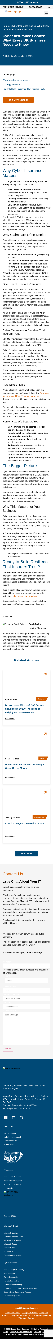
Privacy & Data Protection (21, 1332)
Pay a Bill (22, 1334)
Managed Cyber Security (14, 1270)
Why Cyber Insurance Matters (16, 80)
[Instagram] (21, 1118)
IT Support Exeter (12, 1313)
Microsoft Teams (10, 1244)
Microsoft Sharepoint (12, 1240)
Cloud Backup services (13, 1255)
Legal (5, 1332)
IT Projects (8, 1188)
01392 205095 (35, 7)
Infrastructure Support (13, 1180)
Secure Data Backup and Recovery (18, 1292)
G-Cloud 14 (8, 1251)
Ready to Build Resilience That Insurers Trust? (24, 89)
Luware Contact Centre (13, 1237)
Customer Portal (10, 1141)
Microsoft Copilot (10, 1233)
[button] (49, 7)
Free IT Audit (9, 1144)
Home (6, 26)
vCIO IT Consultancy (12, 1184)
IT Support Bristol (30, 1313)
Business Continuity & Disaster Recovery (20, 1288)
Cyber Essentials (10, 1277)
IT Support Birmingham (20, 1315)
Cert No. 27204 (10, 1216)
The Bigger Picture (11, 85)
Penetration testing (11, 1281)
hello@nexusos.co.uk (13, 7)
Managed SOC (10, 1273)
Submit (8, 1049)
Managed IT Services (12, 1177)
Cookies (37, 1332)
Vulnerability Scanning (13, 1285)
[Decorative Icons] (6, 1118)
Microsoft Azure (10, 1248)
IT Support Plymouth (41, 1315)
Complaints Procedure (37, 1334)
